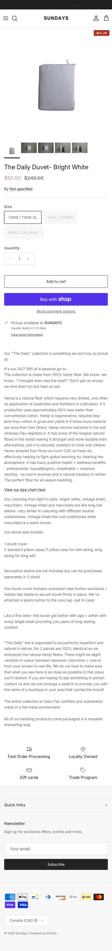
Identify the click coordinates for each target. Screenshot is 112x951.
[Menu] (5, 18)
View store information (27, 335)
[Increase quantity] (29, 259)
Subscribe (56, 864)
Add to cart (56, 281)
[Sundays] (56, 18)
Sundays (22, 933)
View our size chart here (24, 489)
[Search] (17, 18)
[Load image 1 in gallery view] (56, 83)
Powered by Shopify (43, 933)
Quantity (12, 248)
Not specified (21, 189)
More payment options (56, 311)
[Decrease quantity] (9, 259)
